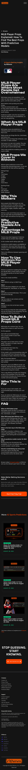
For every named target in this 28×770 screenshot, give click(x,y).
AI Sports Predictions (17, 514)
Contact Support (5, 697)
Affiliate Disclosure (6, 687)
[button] (25, 3)
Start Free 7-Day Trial (14, 494)
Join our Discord (5, 702)
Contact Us (4, 680)
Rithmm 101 (4, 698)
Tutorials (3, 700)
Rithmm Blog (4, 706)
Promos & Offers (5, 689)
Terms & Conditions (6, 684)
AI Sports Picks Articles (7, 704)
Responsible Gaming (6, 686)
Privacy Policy (4, 682)
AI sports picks (14, 462)
